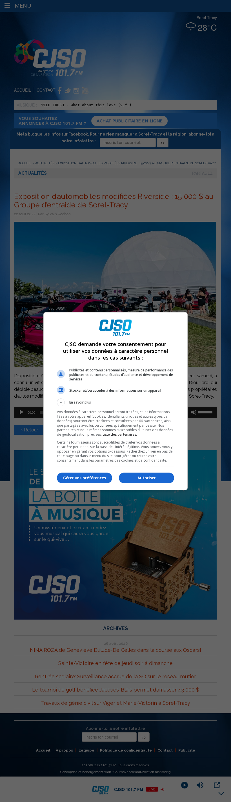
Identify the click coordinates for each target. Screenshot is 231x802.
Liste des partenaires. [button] (120, 434)
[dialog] (115, 401)
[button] (115, 402)
